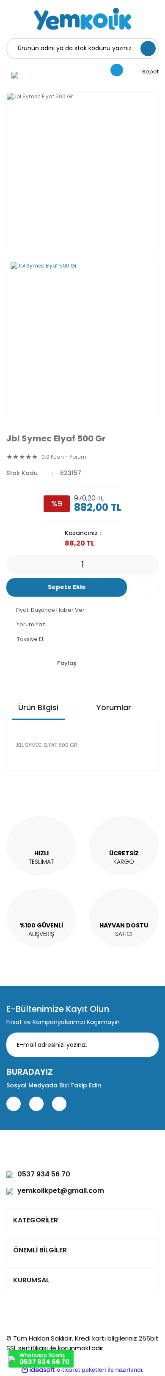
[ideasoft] (38, 1370)
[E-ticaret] (81, 1369)
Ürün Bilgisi (38, 707)
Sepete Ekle (67, 587)
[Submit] (146, 1044)
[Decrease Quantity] (12, 564)
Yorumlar (113, 707)
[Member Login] (14, 74)
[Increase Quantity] (152, 564)
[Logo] (82, 19)
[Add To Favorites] (145, 587)
